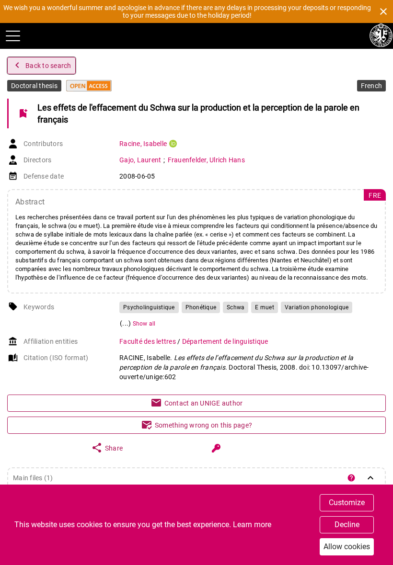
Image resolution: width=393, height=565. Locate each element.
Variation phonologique (317, 307)
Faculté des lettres (148, 341)
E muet (264, 307)
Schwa (235, 307)
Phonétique (201, 307)
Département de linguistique (225, 341)
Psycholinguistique (149, 307)
